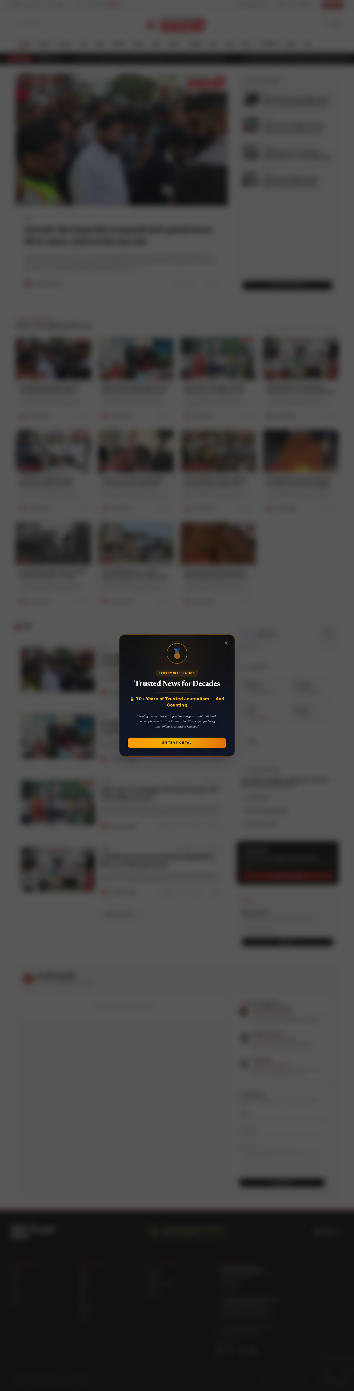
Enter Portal (177, 743)
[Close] (226, 643)
